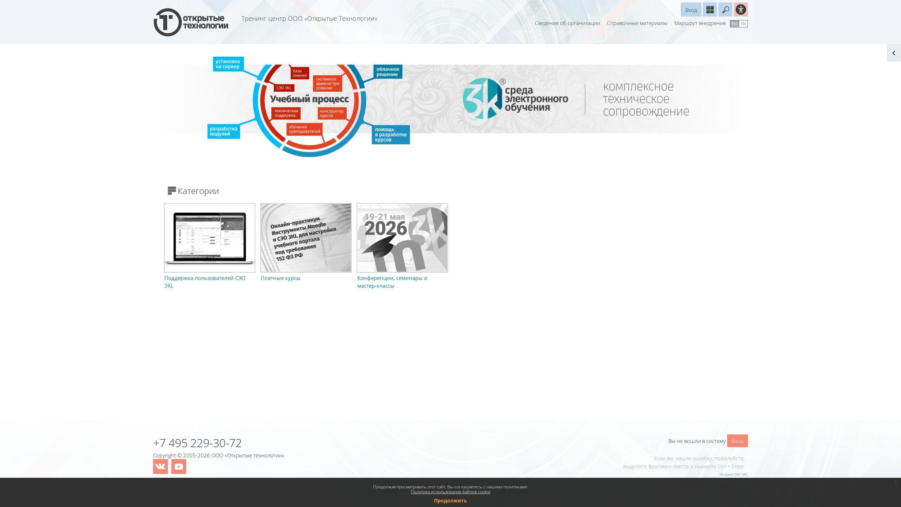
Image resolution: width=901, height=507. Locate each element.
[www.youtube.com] (178, 466)
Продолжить (450, 500)
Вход (691, 9)
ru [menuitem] (734, 23)
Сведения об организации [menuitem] (567, 22)
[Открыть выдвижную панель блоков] (894, 53)
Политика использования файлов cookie (451, 492)
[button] (725, 9)
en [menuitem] (743, 23)
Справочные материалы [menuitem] (637, 22)
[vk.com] (160, 466)
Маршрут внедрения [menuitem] (700, 22)
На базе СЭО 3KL (734, 474)
